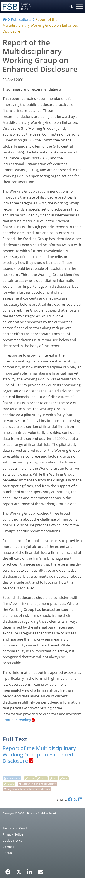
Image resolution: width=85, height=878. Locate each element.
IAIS (65, 778)
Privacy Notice (13, 834)
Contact (8, 853)
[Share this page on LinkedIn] (80, 799)
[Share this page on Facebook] (70, 799)
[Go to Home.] (5, 19)
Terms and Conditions (19, 828)
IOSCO (10, 783)
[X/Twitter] (19, 871)
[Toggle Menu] (79, 6)
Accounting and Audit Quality (39, 783)
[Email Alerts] (40, 871)
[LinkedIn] (29, 870)
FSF (55, 778)
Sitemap (9, 847)
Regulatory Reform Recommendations (28, 788)
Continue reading (17, 720)
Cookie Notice (12, 840)
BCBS (31, 778)
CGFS (44, 778)
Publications (13, 778)
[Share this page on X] (75, 799)
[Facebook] (8, 870)
